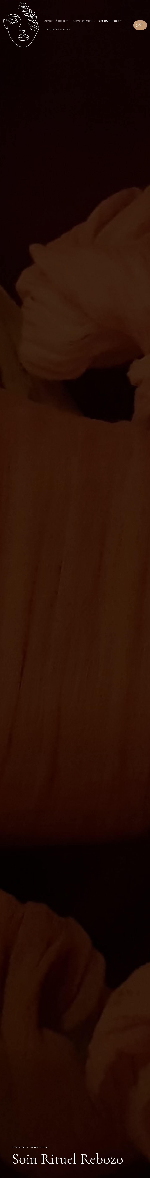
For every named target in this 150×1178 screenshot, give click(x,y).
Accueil (48, 21)
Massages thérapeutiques (58, 29)
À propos (60, 21)
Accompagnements (82, 21)
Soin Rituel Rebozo (109, 21)
